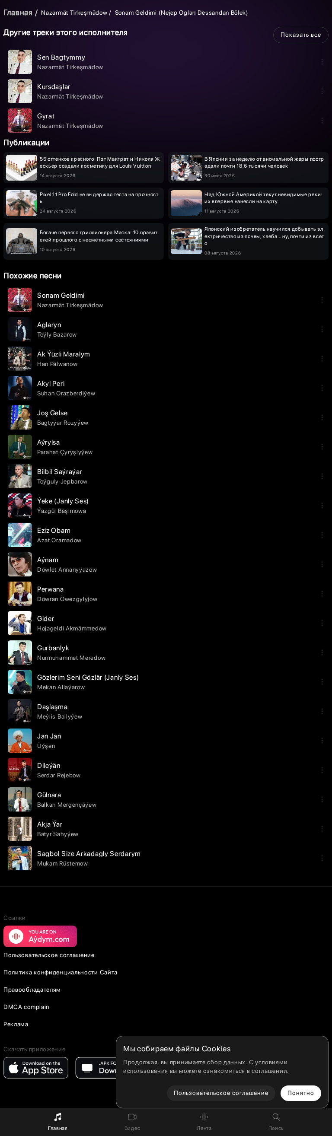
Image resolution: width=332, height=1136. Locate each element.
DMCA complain (26, 1006)
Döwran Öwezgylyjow (67, 598)
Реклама (16, 1024)
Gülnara (49, 795)
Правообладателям (32, 989)
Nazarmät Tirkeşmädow (74, 12)
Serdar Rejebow (59, 775)
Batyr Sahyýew (58, 834)
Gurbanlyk (53, 648)
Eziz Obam (53, 530)
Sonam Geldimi (61, 295)
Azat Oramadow (59, 540)
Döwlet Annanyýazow (67, 569)
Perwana (50, 589)
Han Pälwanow (57, 363)
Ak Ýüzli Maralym (63, 354)
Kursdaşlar (53, 87)
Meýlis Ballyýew (60, 716)
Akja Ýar (50, 824)
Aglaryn (49, 325)
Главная (18, 12)
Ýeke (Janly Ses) (63, 501)
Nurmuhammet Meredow (71, 657)
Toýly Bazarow (57, 334)
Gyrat (46, 116)
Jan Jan (49, 736)
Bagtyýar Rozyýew (63, 422)
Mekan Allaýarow (61, 687)
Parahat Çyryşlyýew (65, 452)
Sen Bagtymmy (61, 57)
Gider (45, 618)
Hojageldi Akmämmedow (72, 628)
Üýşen (46, 745)
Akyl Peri (50, 383)
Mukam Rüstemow (62, 863)
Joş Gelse (52, 413)
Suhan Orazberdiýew (66, 393)
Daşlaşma (52, 707)
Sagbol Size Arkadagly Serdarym (89, 854)
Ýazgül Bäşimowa (61, 510)
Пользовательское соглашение (49, 954)
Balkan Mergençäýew (67, 804)
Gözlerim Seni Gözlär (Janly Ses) (88, 677)
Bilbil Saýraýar (60, 472)
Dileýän (49, 765)
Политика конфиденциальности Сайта (60, 972)
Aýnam (48, 560)
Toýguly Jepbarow (62, 481)
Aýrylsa (48, 442)
